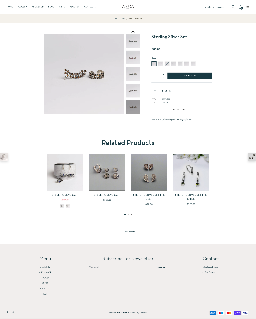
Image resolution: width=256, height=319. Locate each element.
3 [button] (131, 214)
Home (116, 19)
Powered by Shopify (137, 313)
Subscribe (162, 268)
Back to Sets (129, 232)
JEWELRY (45, 267)
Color (153, 58)
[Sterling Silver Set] (252, 157)
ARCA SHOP (45, 272)
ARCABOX (122, 313)
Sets (123, 19)
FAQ (45, 294)
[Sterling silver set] (4, 157)
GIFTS (45, 283)
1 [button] (125, 214)
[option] (65, 185)
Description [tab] (178, 110)
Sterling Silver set (65, 195)
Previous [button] (133, 32)
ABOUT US (45, 289)
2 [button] (128, 214)
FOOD (45, 278)
